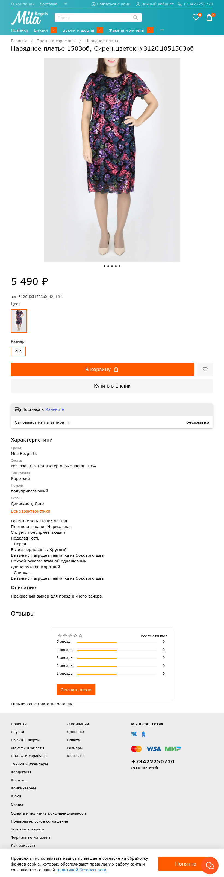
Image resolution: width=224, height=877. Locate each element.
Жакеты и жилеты (126, 30)
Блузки (41, 30)
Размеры (75, 748)
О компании (23, 4)
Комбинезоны (23, 788)
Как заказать (23, 845)
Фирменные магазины (31, 837)
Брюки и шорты (78, 30)
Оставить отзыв (76, 689)
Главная (19, 40)
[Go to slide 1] (104, 266)
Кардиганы (21, 772)
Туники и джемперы (29, 764)
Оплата (73, 740)
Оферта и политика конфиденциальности (49, 813)
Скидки (17, 804)
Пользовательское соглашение (39, 821)
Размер (18, 341)
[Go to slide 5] (119, 266)
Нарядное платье (102, 40)
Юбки (16, 796)
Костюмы (19, 780)
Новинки (19, 30)
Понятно (185, 864)
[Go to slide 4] (116, 266)
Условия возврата (27, 829)
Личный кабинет (157, 4)
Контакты (75, 756)
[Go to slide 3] (112, 266)
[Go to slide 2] (108, 266)
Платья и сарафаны (56, 40)
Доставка (48, 4)
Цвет (15, 304)
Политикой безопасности (81, 869)
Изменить (54, 409)
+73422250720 (198, 4)
